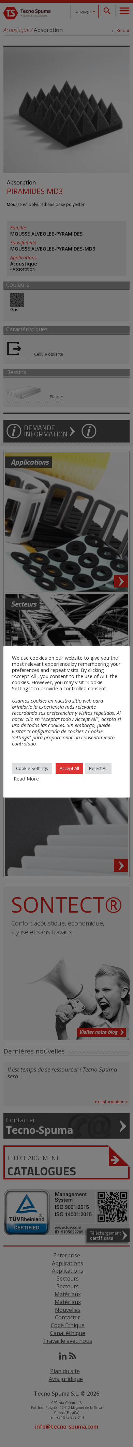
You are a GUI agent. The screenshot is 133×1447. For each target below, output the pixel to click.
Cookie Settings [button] (32, 768)
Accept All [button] (69, 768)
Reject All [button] (98, 768)
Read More (26, 778)
